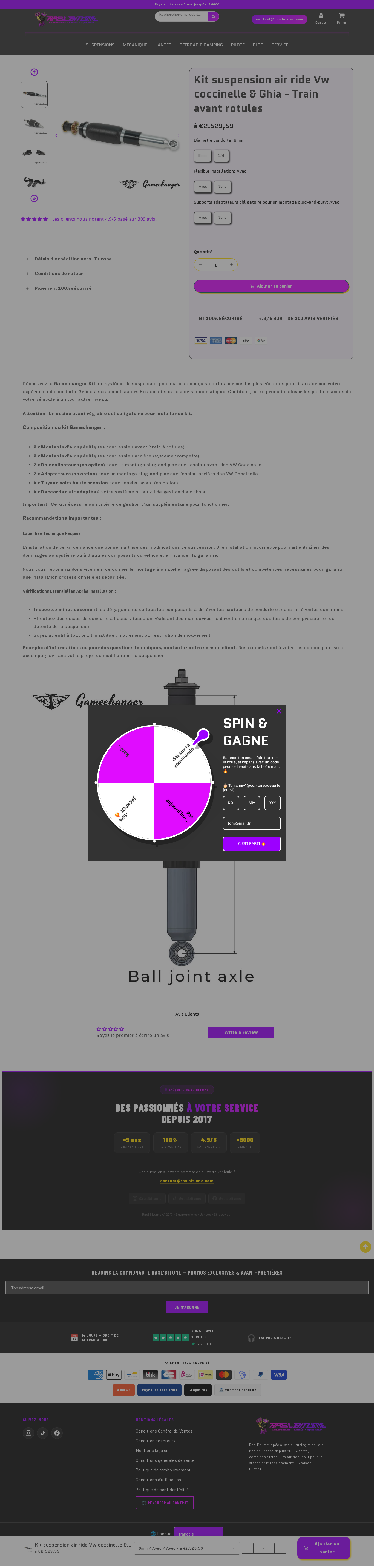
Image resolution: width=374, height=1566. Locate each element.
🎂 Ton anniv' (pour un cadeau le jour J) (251, 787)
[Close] (279, 711)
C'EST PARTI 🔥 (252, 843)
